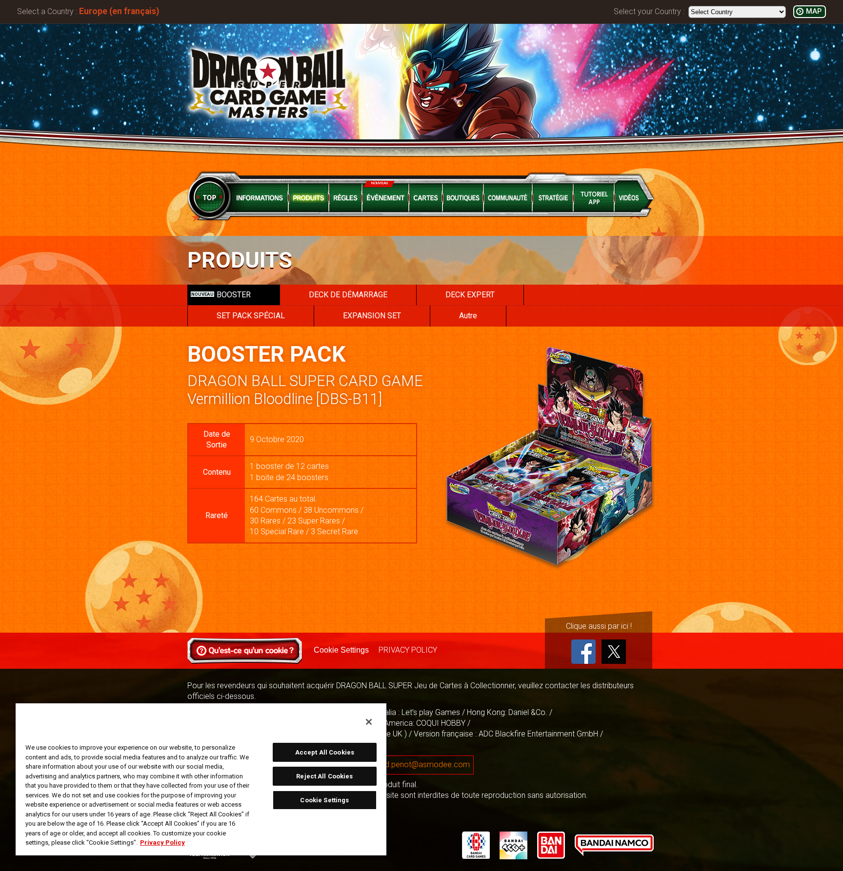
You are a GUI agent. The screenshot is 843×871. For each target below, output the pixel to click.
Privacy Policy (162, 842)
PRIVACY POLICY (408, 650)
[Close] (369, 722)
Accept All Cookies (324, 752)
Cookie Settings (341, 650)
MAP (814, 11)
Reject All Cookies (324, 776)
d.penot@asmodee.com (427, 764)
